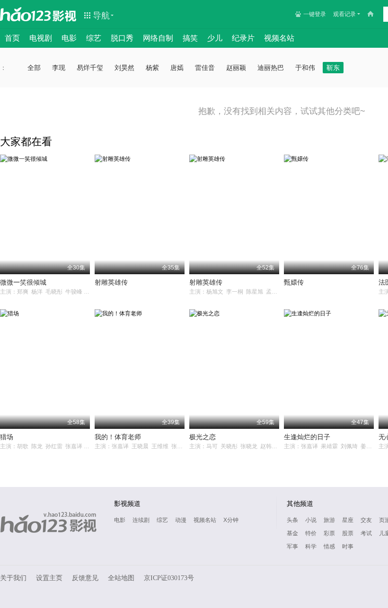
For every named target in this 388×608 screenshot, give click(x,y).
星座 (347, 520)
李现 (58, 67)
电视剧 (40, 38)
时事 (347, 546)
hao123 (25, 14)
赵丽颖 (236, 67)
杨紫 (152, 67)
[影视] (65, 15)
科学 (311, 546)
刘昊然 (124, 67)
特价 (311, 533)
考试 (366, 533)
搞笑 (190, 38)
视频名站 (279, 38)
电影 (69, 38)
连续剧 (141, 520)
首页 (12, 38)
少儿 (214, 38)
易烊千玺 (90, 67)
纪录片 (243, 38)
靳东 (333, 67)
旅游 (329, 520)
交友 (366, 520)
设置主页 (49, 578)
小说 (311, 520)
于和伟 (305, 67)
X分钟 (230, 520)
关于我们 (13, 578)
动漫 (180, 520)
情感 (329, 546)
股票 (347, 533)
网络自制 (158, 38)
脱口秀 (122, 38)
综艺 (93, 38)
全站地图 (121, 578)
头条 (292, 520)
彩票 (329, 533)
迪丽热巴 (270, 67)
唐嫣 (177, 67)
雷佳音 (205, 67)
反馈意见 (85, 578)
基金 (292, 533)
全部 (34, 67)
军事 (292, 546)
